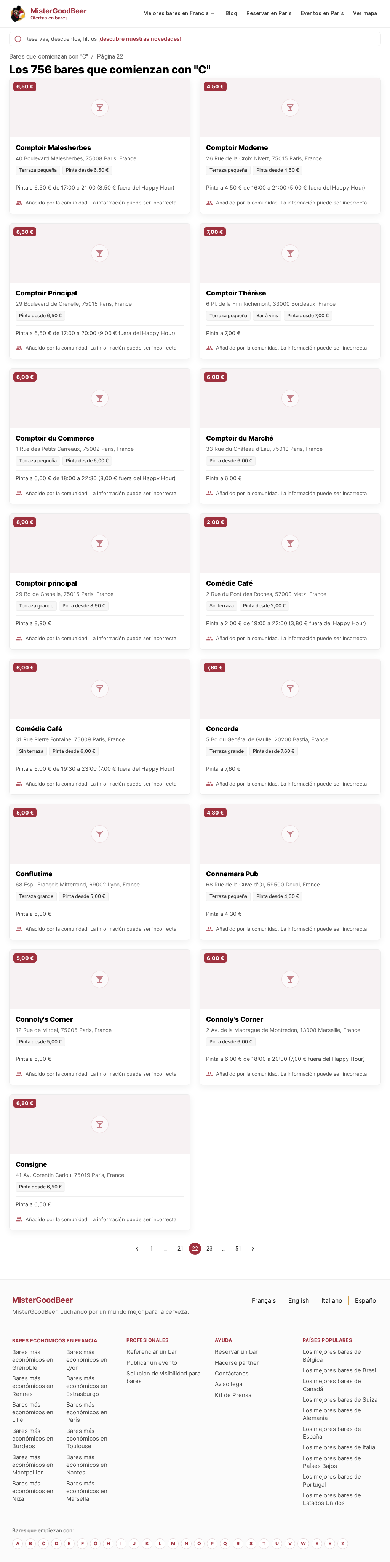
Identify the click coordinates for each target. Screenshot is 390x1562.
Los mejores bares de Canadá (332, 1384)
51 (238, 1249)
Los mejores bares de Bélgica (332, 1355)
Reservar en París (269, 13)
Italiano (331, 1300)
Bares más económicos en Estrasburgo (86, 1386)
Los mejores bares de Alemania (332, 1414)
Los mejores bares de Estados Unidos (332, 1499)
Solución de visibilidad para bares (163, 1377)
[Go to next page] (253, 1249)
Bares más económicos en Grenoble (32, 1359)
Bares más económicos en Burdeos (32, 1438)
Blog (231, 13)
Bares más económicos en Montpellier (32, 1464)
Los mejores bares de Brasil (340, 1370)
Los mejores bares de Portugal (332, 1480)
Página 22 (110, 56)
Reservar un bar (236, 1351)
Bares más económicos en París (86, 1412)
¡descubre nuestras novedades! (139, 38)
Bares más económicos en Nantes (86, 1464)
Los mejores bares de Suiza (340, 1399)
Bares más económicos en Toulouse (86, 1438)
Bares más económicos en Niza (32, 1491)
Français (264, 1300)
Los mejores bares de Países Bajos (332, 1462)
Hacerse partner (237, 1362)
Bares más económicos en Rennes (32, 1386)
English (298, 1300)
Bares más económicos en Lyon (86, 1359)
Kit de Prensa (233, 1395)
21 (180, 1249)
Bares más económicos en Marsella (86, 1491)
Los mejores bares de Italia (339, 1447)
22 (195, 1249)
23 (209, 1249)
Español (366, 1300)
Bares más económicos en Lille (32, 1412)
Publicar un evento (151, 1362)
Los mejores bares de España (332, 1432)
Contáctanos (232, 1373)
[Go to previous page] (137, 1249)
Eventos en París (322, 13)
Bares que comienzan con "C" (48, 56)
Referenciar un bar (151, 1351)
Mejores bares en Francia (176, 13)
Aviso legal (229, 1384)
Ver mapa (365, 13)
